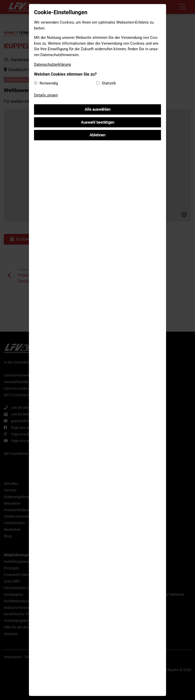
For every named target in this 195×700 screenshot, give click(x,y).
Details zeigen (46, 95)
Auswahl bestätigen (97, 122)
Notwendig (49, 83)
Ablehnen (97, 135)
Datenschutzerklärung (52, 64)
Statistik (109, 83)
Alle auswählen (97, 109)
